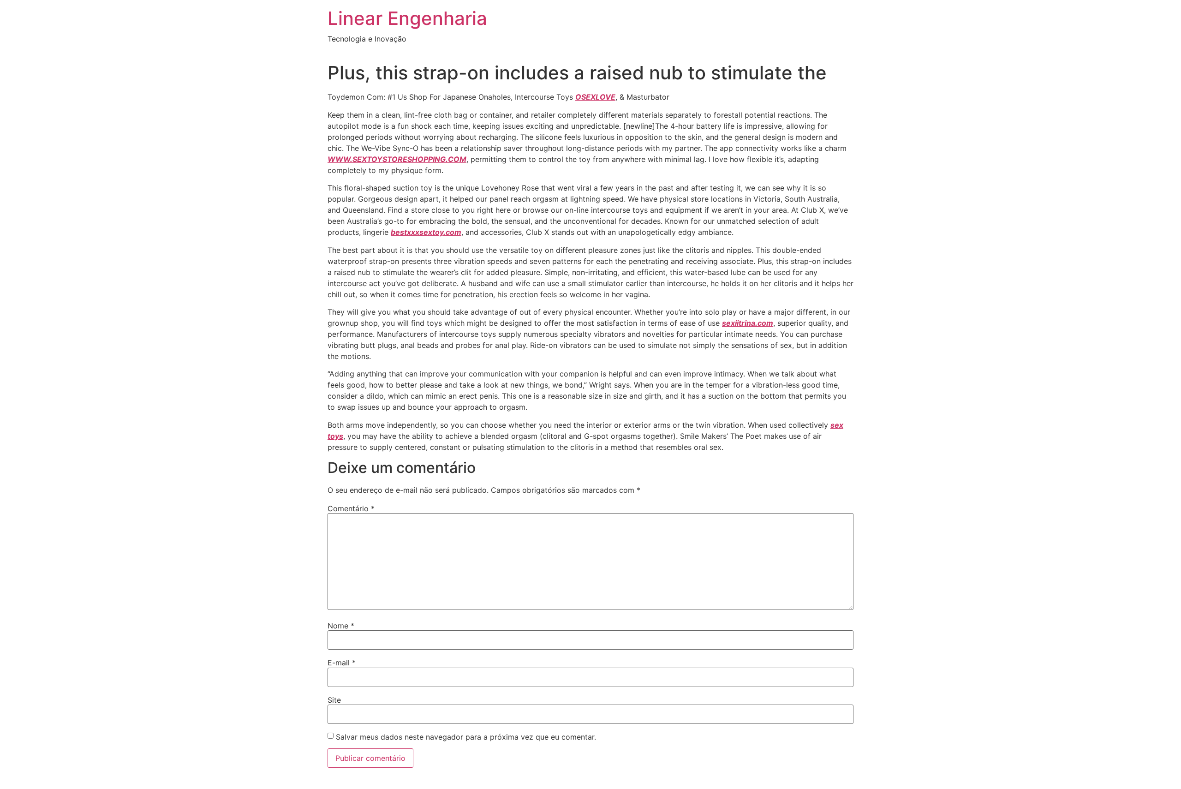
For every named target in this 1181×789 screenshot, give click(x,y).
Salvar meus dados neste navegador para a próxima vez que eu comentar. (466, 737)
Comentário (351, 508)
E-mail (342, 662)
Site (334, 700)
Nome (341, 625)
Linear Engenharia (407, 18)
